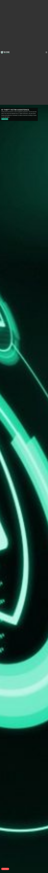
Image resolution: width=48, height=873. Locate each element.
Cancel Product (5, 868)
